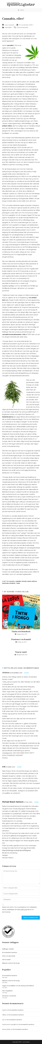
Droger (24, 581)
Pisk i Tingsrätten (7, 990)
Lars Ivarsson (9, 25)
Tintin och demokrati (21, 631)
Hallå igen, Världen (8, 949)
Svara (26, 672)
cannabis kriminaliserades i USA (13, 334)
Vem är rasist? (21, 652)
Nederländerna (7, 417)
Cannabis (18, 581)
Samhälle (8, 27)
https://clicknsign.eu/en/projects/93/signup (16, 850)
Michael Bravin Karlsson (13, 802)
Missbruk (12, 583)
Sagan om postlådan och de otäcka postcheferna (18, 985)
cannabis (10, 45)
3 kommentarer (22, 27)
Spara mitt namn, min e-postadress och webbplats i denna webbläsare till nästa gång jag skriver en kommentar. (19, 909)
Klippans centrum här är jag (10, 963)
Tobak (18, 583)
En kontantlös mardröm (9, 952)
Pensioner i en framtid (21, 639)
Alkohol (12, 581)
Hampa (29, 581)
